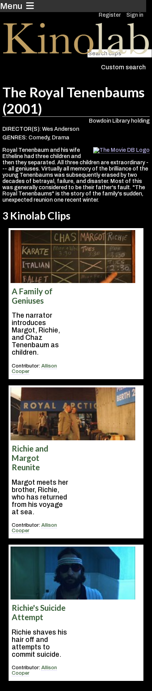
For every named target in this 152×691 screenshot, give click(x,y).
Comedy (38, 138)
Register (110, 15)
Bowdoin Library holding (119, 121)
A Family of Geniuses (32, 296)
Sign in (134, 15)
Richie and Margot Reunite (30, 458)
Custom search (123, 67)
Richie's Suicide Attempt (38, 612)
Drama (60, 138)
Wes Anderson (60, 129)
